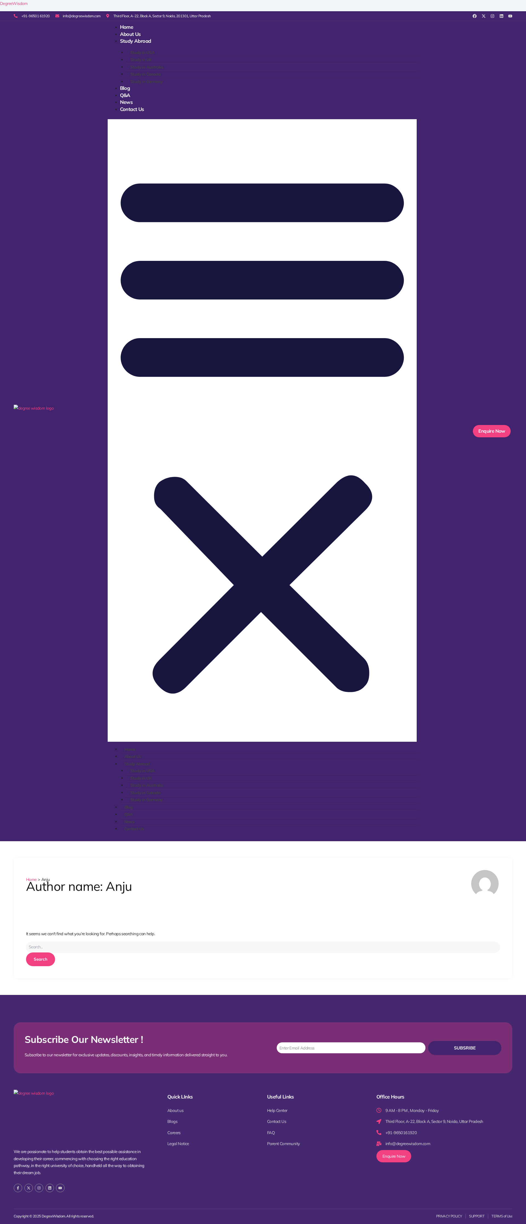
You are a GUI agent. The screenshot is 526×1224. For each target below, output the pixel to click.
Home (126, 27)
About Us (130, 34)
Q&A (125, 95)
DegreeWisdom (14, 3)
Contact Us (132, 109)
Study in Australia (146, 67)
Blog (125, 88)
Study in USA (142, 52)
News (126, 102)
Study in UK (140, 59)
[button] (262, 430)
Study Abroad (135, 41)
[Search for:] (263, 946)
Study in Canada (145, 74)
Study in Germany (146, 81)
